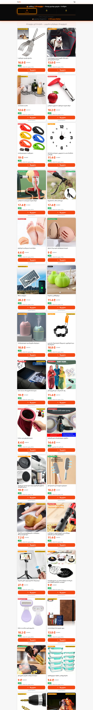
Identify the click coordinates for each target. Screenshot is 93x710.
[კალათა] (74, 2)
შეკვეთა (33, 70)
